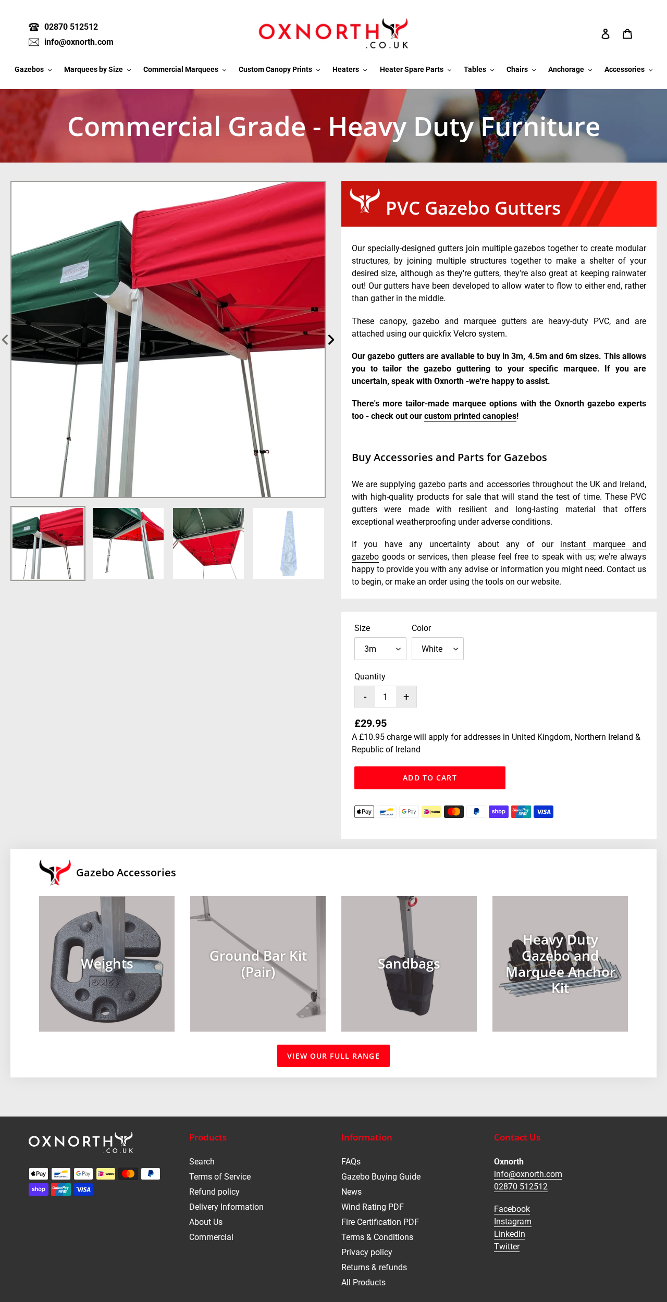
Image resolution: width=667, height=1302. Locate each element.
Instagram (513, 1221)
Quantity (370, 676)
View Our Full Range (333, 1056)
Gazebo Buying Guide (381, 1177)
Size (362, 628)
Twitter (507, 1246)
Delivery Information (226, 1207)
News (351, 1192)
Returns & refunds (374, 1267)
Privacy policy (366, 1252)
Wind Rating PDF (372, 1207)
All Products (363, 1282)
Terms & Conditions (377, 1237)
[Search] (591, 33)
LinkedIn (509, 1234)
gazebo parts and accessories (473, 484)
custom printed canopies (470, 416)
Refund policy (214, 1192)
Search (202, 1162)
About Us (206, 1222)
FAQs (351, 1162)
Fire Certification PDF (380, 1222)
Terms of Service (220, 1177)
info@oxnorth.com (528, 1174)
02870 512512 (521, 1187)
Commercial (211, 1237)
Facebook (512, 1209)
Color (421, 628)
